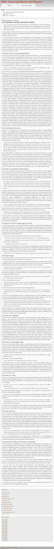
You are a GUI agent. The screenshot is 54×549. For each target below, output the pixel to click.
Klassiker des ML (7, 504)
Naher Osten (6, 510)
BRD (5, 496)
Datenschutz (9, 547)
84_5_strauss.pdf (11, 15)
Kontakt (15, 547)
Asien (5, 494)
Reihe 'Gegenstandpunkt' (27, 5)
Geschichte (6, 502)
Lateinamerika (6, 508)
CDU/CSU (10, 13)
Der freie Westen (7, 498)
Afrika (5, 492)
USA (5, 514)
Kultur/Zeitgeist (7, 506)
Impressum (3, 547)
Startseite (10, 5)
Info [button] (3, 9)
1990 (3, 525)
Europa (5, 500)
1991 (3, 519)
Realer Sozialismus (8, 512)
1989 (3, 534)
